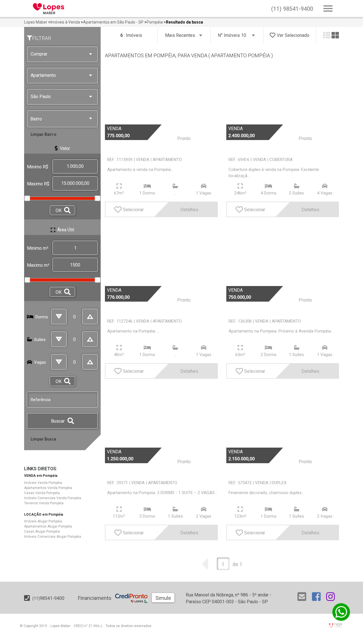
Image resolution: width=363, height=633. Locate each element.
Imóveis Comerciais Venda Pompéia (52, 498)
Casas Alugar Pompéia (42, 532)
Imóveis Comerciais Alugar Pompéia (52, 537)
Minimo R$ (37, 167)
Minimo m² (37, 248)
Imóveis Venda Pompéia (43, 483)
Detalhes (189, 209)
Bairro (36, 119)
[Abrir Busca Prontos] (328, 9)
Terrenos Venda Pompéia (44, 503)
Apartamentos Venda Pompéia (48, 488)
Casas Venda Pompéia (42, 493)
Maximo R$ (38, 184)
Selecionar (133, 209)
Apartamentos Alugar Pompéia (48, 526)
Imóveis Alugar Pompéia (43, 521)
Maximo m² (38, 265)
